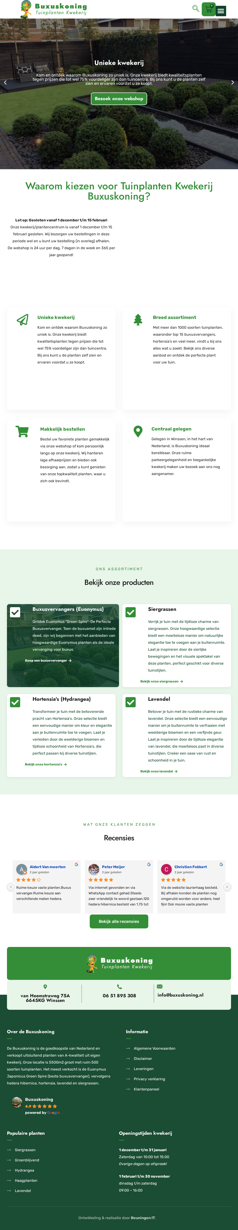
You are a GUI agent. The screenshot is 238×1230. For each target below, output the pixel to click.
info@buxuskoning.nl (180, 995)
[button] (221, 11)
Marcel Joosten (44, 867)
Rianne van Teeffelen (194, 867)
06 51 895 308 (119, 995)
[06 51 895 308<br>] (119, 987)
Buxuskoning (39, 1099)
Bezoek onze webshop (119, 61)
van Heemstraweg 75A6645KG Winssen (45, 998)
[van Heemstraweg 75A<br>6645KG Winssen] (45, 987)
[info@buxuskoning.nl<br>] (160, 986)
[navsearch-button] (196, 9)
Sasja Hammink (116, 867)
